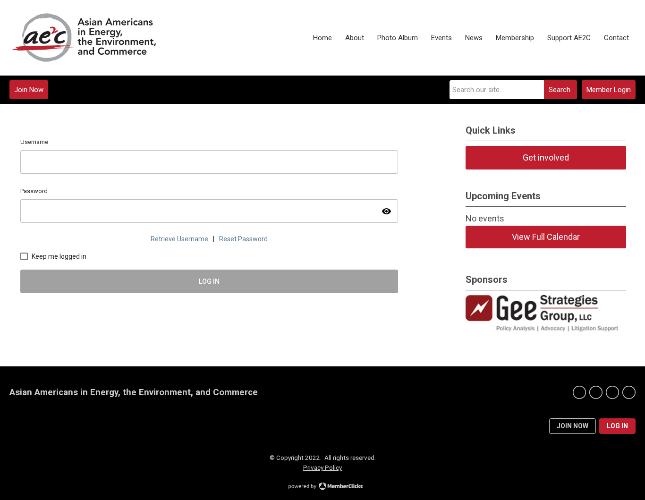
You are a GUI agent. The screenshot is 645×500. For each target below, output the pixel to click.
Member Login (608, 89)
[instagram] (629, 392)
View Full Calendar (546, 237)
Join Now (28, 89)
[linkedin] (612, 392)
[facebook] (579, 392)
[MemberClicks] (93, 37)
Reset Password (243, 239)
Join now (572, 426)
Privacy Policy (322, 467)
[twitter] (596, 392)
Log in (617, 426)
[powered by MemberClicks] (322, 487)
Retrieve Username (179, 239)
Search (559, 89)
